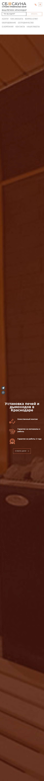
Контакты (20, 26)
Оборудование (9, 22)
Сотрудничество (26, 22)
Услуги (5, 19)
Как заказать (17, 19)
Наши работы (33, 26)
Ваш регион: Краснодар (14, 10)
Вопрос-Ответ (31, 19)
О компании (7, 26)
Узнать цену (21, 451)
